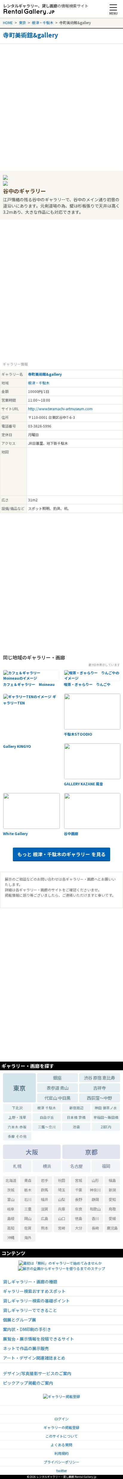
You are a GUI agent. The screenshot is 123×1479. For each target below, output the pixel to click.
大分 (78, 1228)
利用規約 (61, 1453)
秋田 (61, 1180)
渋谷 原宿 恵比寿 (99, 1077)
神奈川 (95, 1190)
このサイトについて (61, 1436)
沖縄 (10, 1237)
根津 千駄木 (46, 1107)
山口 (61, 1218)
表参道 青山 (57, 1088)
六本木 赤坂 (17, 1126)
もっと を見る (61, 854)
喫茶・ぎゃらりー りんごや (87, 684)
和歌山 (95, 1209)
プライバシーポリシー (61, 1461)
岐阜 (10, 1209)
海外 (27, 1237)
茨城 (10, 1190)
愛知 (112, 1199)
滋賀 (44, 1209)
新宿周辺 (76, 1107)
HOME (8, 22)
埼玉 (61, 1190)
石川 (27, 1199)
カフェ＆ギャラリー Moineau (29, 684)
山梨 (61, 1199)
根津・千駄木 (42, 22)
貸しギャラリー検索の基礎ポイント (36, 1301)
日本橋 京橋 (76, 1117)
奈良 (78, 1209)
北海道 (10, 1180)
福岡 (106, 1166)
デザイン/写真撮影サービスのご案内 (37, 1373)
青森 (27, 1180)
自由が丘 (47, 1117)
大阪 (32, 1151)
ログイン (61, 1418)
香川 (95, 1218)
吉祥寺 (99, 1088)
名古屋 (76, 1166)
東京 (22, 22)
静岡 (95, 1199)
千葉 (78, 1190)
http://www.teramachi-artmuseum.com (60, 408)
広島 (44, 1218)
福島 (112, 1180)
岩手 (44, 1180)
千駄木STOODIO (78, 734)
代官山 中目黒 (57, 1098)
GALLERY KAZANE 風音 (83, 783)
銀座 (57, 1077)
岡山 (27, 1218)
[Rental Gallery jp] (29, 12)
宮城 (78, 1180)
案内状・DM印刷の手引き (27, 1329)
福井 (44, 1199)
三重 (27, 1209)
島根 (10, 1218)
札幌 (17, 1166)
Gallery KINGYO (17, 746)
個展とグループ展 (19, 1320)
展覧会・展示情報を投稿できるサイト (38, 1339)
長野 (78, 1199)
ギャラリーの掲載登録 (61, 1427)
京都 (91, 1151)
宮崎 (61, 1228)
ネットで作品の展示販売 (26, 1348)
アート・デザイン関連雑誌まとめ (34, 1358)
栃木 (27, 1190)
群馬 (44, 1190)
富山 (10, 1199)
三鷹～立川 (47, 1126)
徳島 (78, 1218)
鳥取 (112, 1209)
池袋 (76, 1126)
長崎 (95, 1228)
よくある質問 (61, 1444)
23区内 (106, 1126)
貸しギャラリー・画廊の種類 (30, 1282)
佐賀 (27, 1228)
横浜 (47, 1166)
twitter (61, 1470)
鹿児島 (112, 1228)
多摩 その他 (17, 1136)
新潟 (112, 1190)
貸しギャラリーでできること (30, 1310)
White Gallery (15, 833)
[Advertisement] (61, 105)
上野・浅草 (17, 1117)
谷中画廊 (71, 833)
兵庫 (61, 1209)
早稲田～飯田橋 (106, 1117)
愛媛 (112, 1218)
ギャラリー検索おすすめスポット (34, 1291)
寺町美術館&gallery (30, 35)
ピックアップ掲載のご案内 (28, 1383)
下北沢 (17, 1107)
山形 (95, 1180)
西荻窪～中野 (99, 1098)
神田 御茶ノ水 (106, 1107)
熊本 (44, 1228)
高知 (10, 1228)
